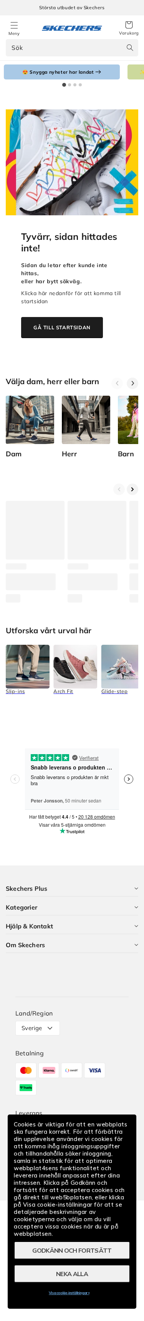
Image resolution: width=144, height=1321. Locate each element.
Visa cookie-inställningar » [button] (69, 1292)
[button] (129, 28)
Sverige (32, 1028)
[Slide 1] (64, 85)
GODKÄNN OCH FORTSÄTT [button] (71, 1250)
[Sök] (129, 47)
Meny (14, 33)
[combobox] (72, 47)
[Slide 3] (74, 84)
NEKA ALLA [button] (72, 1274)
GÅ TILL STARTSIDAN (62, 327)
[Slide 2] (69, 84)
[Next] (132, 383)
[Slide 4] (80, 84)
